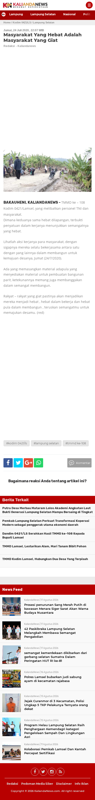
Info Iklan (81, 783)
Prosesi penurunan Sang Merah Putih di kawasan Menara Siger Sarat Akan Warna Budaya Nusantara (56, 608)
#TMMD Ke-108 (75, 443)
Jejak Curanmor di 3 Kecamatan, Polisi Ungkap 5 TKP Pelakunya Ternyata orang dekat (56, 705)
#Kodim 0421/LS (16, 443)
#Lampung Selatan (46, 443)
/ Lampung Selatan (43, 22)
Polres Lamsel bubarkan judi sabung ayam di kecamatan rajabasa (52, 679)
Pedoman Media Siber (37, 783)
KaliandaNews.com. (47, 791)
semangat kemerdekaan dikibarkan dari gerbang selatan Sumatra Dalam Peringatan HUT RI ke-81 (55, 657)
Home (7, 22)
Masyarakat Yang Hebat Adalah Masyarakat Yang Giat (42, 37)
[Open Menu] (89, 5)
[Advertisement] (47, 388)
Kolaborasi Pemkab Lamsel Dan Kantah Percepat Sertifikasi (55, 751)
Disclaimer (64, 783)
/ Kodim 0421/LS (21, 22)
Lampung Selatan (43, 14)
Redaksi (12, 783)
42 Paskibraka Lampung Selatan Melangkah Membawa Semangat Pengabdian (50, 632)
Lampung (16, 14)
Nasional (69, 14)
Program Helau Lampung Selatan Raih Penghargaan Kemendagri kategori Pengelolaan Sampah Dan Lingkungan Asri (54, 731)
